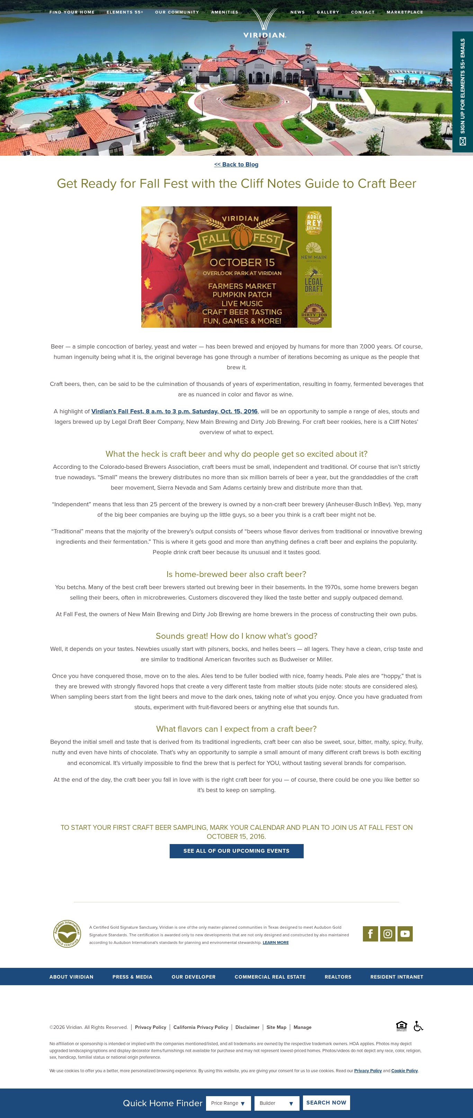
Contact (363, 12)
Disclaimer (247, 1027)
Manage (303, 1027)
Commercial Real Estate (270, 977)
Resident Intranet (397, 977)
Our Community (177, 12)
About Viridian (71, 977)
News (298, 12)
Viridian (74, 1027)
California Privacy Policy (200, 1027)
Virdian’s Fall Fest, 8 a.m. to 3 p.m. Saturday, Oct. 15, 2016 (174, 411)
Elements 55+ (125, 12)
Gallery (328, 12)
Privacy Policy (150, 1027)
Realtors (338, 977)
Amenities (225, 12)
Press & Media (133, 977)
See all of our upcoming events (237, 851)
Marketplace (405, 12)
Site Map (276, 1027)
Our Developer (194, 977)
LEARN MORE (276, 942)
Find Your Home (72, 12)
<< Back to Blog (236, 164)
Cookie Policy (404, 1071)
